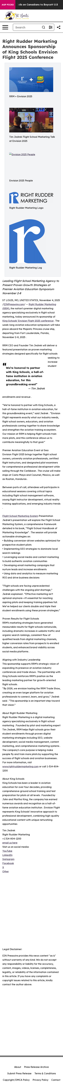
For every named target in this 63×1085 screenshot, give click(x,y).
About (17, 1066)
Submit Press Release (19, 1073)
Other (5, 871)
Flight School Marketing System (20, 515)
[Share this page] (59, 27)
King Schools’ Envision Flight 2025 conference (28, 320)
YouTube (7, 850)
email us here (9, 842)
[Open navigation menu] (5, 27)
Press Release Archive (36, 1066)
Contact (55, 1079)
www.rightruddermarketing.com (20, 766)
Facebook (8, 863)
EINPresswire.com (14, 304)
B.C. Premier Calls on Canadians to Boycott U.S (29, 4)
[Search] (43, 27)
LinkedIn (7, 855)
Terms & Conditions (45, 1073)
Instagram (8, 859)
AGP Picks (8, 4)
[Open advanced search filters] (50, 27)
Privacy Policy (40, 1079)
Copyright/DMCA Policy (16, 1079)
